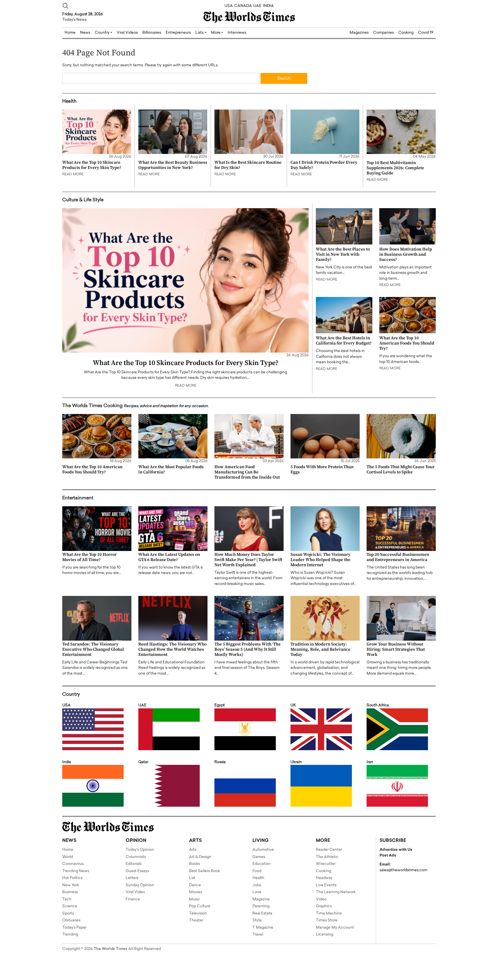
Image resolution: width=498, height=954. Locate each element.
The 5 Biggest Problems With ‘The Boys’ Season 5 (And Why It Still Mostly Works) (247, 649)
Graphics (324, 906)
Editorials (134, 864)
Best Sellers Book (204, 871)
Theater (196, 920)
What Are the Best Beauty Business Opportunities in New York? (172, 165)
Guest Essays (137, 871)
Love (256, 892)
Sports (68, 913)
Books (194, 864)
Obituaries (71, 920)
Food (256, 871)
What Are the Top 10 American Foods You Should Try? (406, 343)
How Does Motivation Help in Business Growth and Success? (405, 254)
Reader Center (329, 850)
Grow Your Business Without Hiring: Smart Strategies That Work (396, 649)
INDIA (268, 6)
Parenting (260, 906)
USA (229, 6)
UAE (257, 6)
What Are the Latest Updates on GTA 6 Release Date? (169, 557)
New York (70, 885)
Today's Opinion (140, 850)
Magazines (359, 33)
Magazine (261, 899)
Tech (66, 899)
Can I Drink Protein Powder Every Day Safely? (323, 165)
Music (194, 899)
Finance (133, 899)
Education (261, 864)
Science (69, 906)
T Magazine (262, 927)
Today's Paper (74, 927)
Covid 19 (425, 33)
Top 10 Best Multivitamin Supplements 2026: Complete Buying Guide (395, 168)
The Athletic (327, 857)
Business (70, 892)
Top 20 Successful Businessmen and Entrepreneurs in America (398, 557)
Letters (132, 878)
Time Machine (329, 913)
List (192, 878)
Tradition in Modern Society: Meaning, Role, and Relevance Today (320, 649)
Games (258, 857)
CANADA (243, 6)
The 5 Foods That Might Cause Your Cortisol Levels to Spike (401, 469)
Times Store (326, 920)
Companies (383, 33)
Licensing (324, 934)
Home (67, 850)
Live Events (326, 885)
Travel (257, 934)
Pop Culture (199, 906)
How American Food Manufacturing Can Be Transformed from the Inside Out (247, 472)
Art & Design (200, 857)
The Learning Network (336, 892)
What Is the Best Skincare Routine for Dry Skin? (248, 165)
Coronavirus (73, 864)
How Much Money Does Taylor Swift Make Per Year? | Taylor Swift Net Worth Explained (248, 560)
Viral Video (135, 892)
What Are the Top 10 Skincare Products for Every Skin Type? (91, 165)
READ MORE (73, 174)
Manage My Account (335, 927)
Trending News (75, 871)
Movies (195, 892)
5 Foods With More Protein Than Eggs (322, 469)
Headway (324, 878)
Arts (192, 850)
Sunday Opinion (140, 885)
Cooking (406, 33)
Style (257, 920)
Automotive (263, 850)
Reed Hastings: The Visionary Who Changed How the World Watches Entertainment (172, 649)
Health (258, 878)
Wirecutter (325, 864)
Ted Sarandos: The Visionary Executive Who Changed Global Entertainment (93, 649)
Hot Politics (72, 878)
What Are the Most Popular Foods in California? (171, 469)
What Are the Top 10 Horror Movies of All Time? (89, 557)
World (67, 857)
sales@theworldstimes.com (403, 870)
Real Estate (262, 913)
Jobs (256, 885)
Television (198, 913)
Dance (195, 885)
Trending (70, 934)
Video (321, 899)
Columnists (136, 857)
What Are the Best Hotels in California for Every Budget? (343, 340)
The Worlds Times (110, 949)
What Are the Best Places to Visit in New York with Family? (343, 254)
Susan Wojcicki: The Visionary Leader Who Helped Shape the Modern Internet (320, 560)
